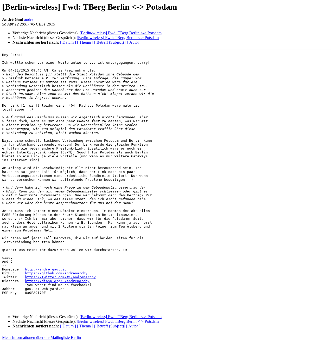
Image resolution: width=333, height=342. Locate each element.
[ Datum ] (68, 42)
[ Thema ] (85, 42)
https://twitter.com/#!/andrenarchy (60, 277)
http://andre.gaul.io (46, 269)
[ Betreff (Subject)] (109, 326)
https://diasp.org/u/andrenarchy (57, 281)
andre (28, 19)
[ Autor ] (134, 42)
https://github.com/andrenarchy (56, 273)
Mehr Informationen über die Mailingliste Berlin (41, 337)
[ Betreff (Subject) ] (110, 42)
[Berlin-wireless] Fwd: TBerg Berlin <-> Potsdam (121, 33)
